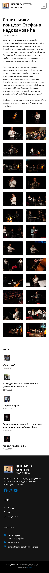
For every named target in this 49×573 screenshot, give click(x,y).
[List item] (6, 490)
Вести (14, 35)
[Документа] (11, 516)
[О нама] (9, 508)
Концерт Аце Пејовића (14, 445)
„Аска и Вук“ (9, 365)
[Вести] (8, 512)
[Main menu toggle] (43, 5)
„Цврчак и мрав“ (11, 405)
